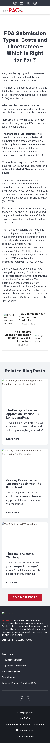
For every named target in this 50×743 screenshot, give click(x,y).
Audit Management (11, 671)
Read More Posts (25, 597)
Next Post (23, 345)
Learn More (13, 438)
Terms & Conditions (25, 736)
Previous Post (29, 324)
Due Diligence (9, 677)
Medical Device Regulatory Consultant (25, 724)
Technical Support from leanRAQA (19, 683)
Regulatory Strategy (12, 660)
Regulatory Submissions (14, 666)
